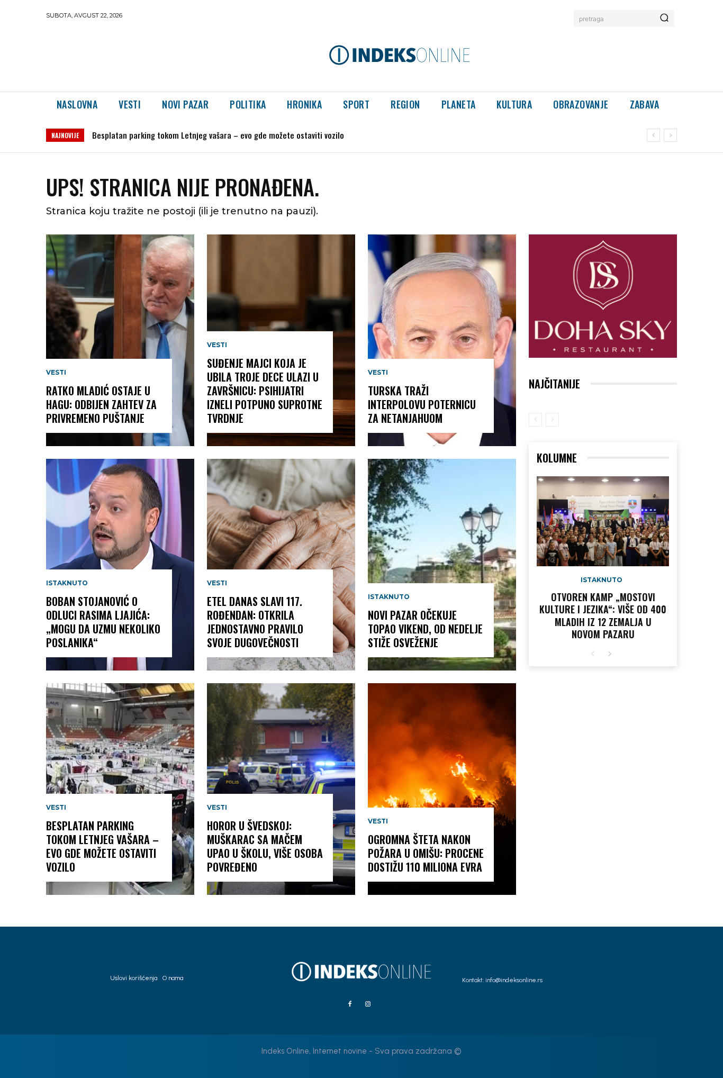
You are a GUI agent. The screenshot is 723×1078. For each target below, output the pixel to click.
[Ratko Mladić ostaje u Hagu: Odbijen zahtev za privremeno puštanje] (120, 340)
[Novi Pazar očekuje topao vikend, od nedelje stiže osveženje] (442, 565)
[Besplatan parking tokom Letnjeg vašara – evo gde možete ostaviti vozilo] (120, 789)
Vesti (56, 372)
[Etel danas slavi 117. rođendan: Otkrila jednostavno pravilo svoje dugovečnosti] (281, 565)
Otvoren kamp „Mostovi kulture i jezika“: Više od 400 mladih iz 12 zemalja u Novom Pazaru (602, 615)
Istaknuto (67, 583)
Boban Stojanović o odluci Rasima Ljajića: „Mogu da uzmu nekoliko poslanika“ (103, 621)
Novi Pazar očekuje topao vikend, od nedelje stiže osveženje (425, 628)
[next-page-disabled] (552, 420)
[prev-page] (535, 420)
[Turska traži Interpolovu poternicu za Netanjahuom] (442, 340)
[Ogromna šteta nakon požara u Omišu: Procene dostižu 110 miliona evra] (442, 789)
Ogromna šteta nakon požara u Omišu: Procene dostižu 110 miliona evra (426, 853)
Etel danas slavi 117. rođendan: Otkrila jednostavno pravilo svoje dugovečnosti (255, 621)
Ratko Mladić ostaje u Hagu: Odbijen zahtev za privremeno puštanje (101, 404)
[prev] (653, 135)
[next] (670, 135)
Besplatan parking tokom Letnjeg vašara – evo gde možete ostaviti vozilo (218, 135)
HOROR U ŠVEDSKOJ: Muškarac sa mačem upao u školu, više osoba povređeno (265, 846)
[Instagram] (368, 1004)
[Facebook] (350, 1004)
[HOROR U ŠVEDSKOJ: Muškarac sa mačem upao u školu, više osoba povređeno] (281, 789)
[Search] (664, 18)
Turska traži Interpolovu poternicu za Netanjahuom (422, 404)
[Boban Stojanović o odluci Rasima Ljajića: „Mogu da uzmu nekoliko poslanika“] (120, 565)
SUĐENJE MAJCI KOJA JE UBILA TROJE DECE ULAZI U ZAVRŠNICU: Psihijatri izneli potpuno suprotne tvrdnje (264, 390)
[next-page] (609, 654)
